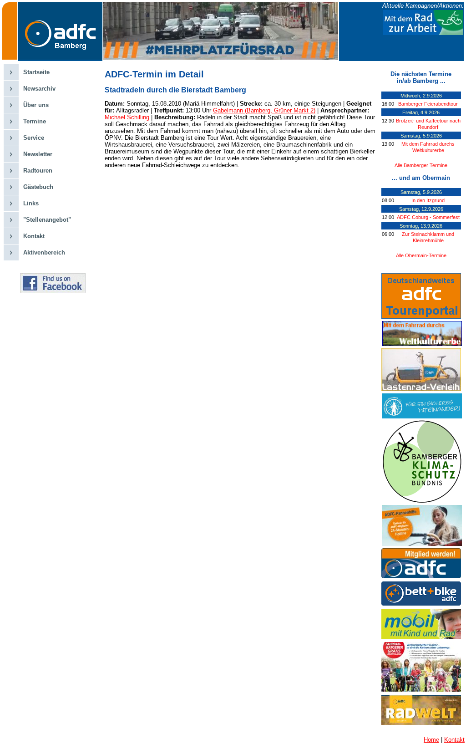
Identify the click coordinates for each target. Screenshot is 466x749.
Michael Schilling (127, 117)
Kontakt (34, 236)
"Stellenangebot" (47, 219)
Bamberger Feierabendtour (428, 104)
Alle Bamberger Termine (421, 165)
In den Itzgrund (428, 200)
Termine (34, 121)
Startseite (36, 72)
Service (33, 137)
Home (431, 739)
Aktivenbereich (44, 252)
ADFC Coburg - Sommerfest (428, 217)
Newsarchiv (39, 88)
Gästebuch (38, 186)
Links (31, 203)
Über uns (36, 105)
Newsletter (37, 154)
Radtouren (37, 170)
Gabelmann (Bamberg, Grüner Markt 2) (264, 110)
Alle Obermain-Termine (421, 255)
